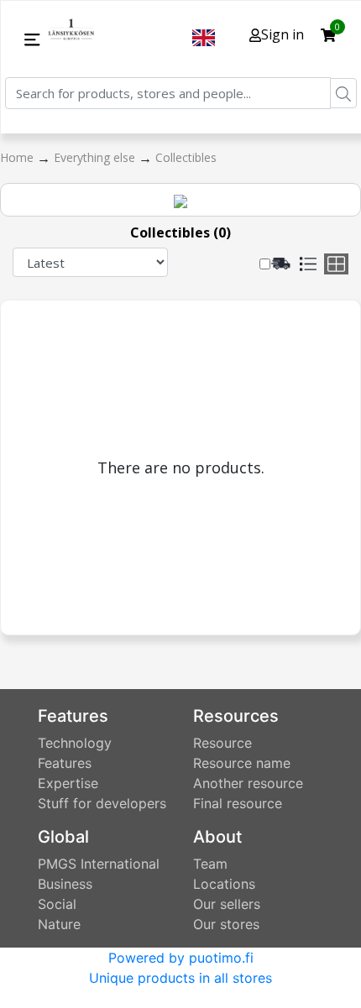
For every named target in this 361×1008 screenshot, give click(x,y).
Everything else (96, 157)
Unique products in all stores (180, 977)
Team (210, 863)
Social (57, 904)
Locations (224, 883)
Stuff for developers (102, 803)
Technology (75, 742)
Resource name (241, 763)
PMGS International (99, 863)
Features (65, 763)
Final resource (237, 803)
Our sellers (226, 904)
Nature (59, 924)
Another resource (248, 783)
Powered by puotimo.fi (181, 957)
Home (18, 157)
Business (65, 883)
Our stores (226, 924)
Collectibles (186, 157)
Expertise (68, 783)
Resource (222, 742)
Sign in (282, 34)
